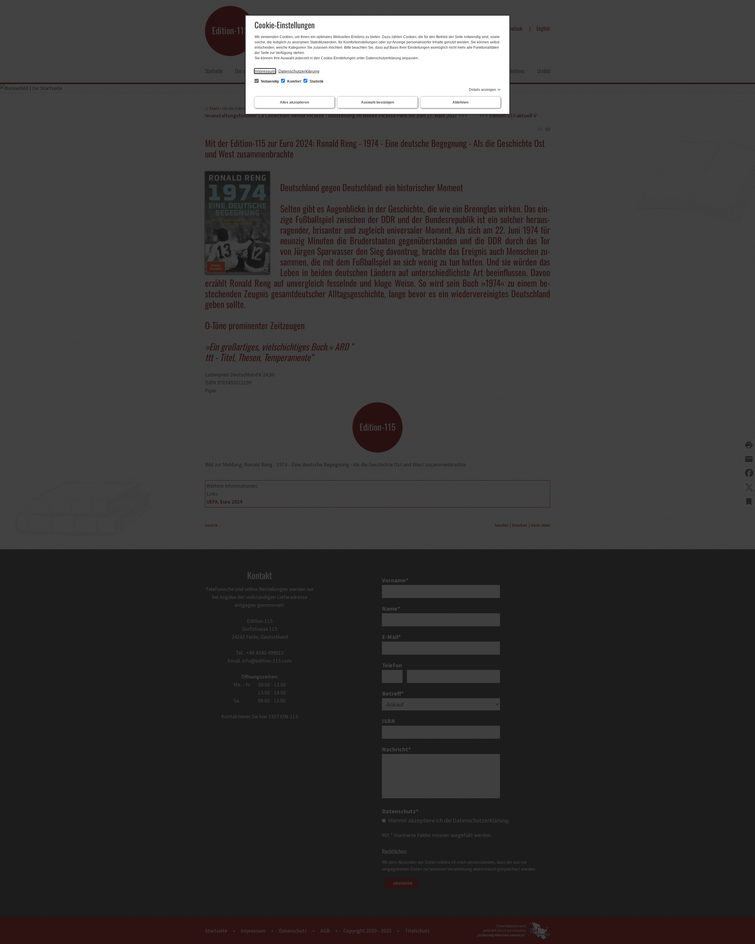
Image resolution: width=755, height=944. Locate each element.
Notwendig (270, 81)
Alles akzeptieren (294, 102)
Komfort (294, 81)
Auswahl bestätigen (377, 102)
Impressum (265, 71)
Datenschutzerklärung (298, 71)
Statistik (316, 81)
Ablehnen (460, 102)
